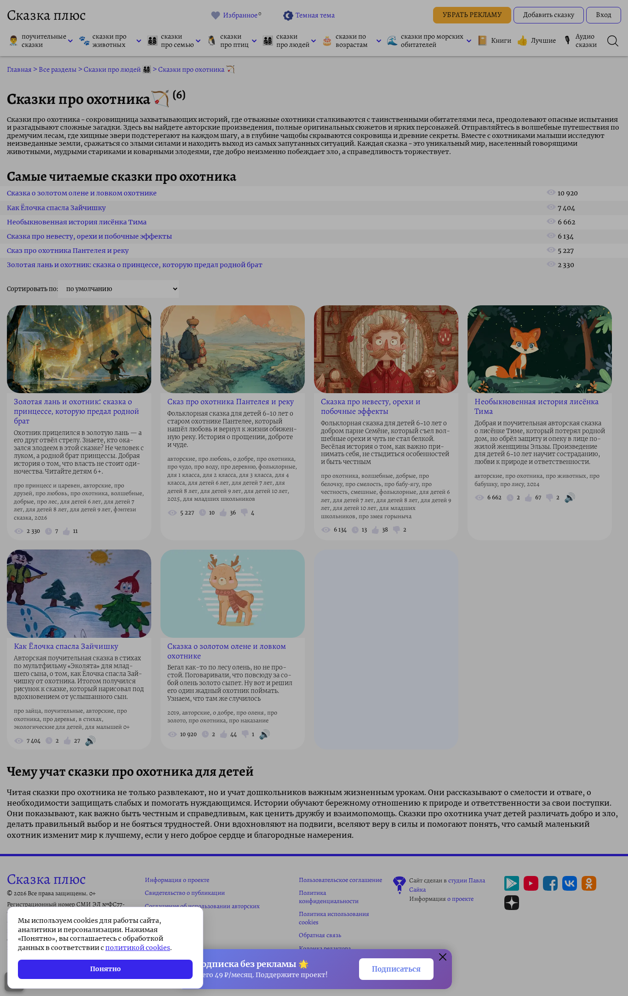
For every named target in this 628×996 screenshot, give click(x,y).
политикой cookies (137, 948)
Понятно (105, 969)
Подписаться (396, 969)
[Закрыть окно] (443, 958)
